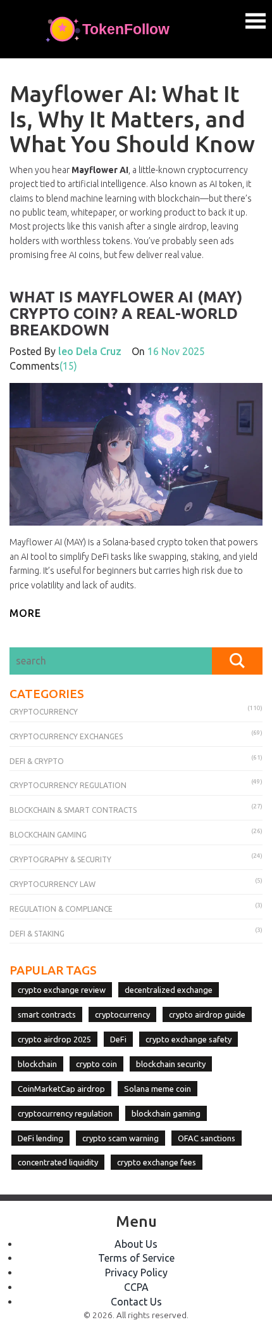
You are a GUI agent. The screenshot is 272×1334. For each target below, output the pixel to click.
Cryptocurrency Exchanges (66, 736)
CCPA (136, 1287)
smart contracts (47, 1014)
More (25, 613)
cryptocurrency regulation (65, 1113)
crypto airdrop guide (207, 1014)
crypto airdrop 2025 (54, 1039)
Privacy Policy (136, 1272)
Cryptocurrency (43, 712)
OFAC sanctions (206, 1138)
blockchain (37, 1063)
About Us (136, 1244)
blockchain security (171, 1063)
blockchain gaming (166, 1113)
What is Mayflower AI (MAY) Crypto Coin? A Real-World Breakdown (125, 313)
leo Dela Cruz (89, 351)
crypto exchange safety (188, 1039)
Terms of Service (136, 1258)
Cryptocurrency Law (52, 884)
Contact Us (136, 1301)
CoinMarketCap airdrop (61, 1088)
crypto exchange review (62, 989)
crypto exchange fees (156, 1162)
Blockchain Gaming (48, 835)
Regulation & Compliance (61, 909)
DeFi (118, 1039)
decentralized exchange (169, 989)
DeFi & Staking (37, 933)
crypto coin (96, 1063)
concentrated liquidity (58, 1162)
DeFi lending (40, 1138)
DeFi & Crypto (36, 761)
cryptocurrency (122, 1014)
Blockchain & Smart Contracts (73, 810)
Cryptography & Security (60, 859)
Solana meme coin (157, 1088)
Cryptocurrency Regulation (68, 785)
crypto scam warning (120, 1138)
